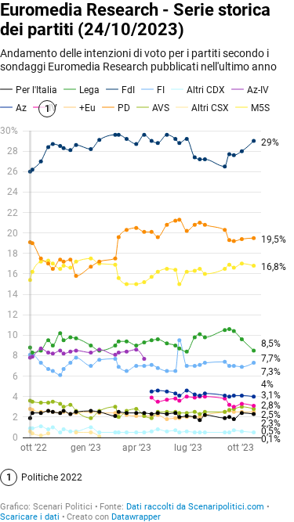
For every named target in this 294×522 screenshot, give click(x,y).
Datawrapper (136, 517)
